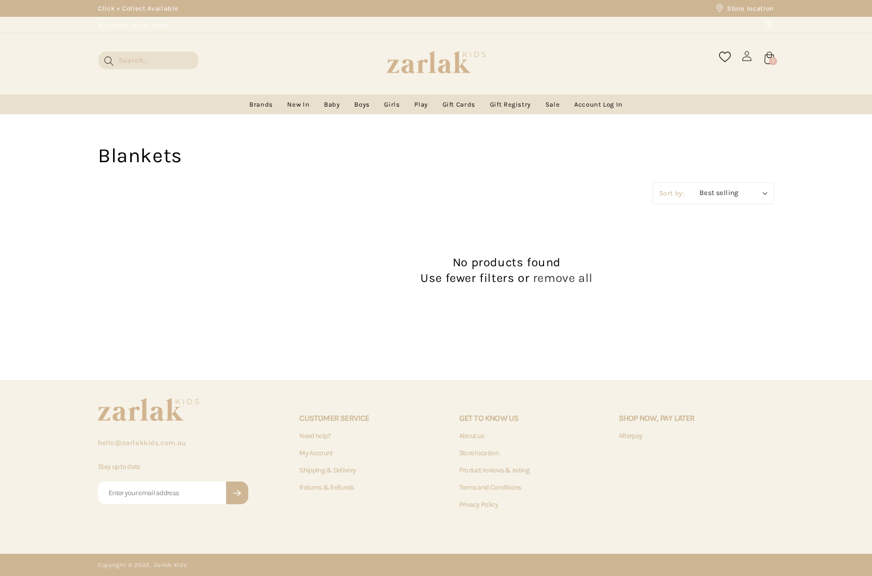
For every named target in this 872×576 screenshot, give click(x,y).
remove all (563, 278)
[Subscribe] (237, 493)
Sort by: (671, 193)
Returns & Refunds (326, 487)
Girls (392, 104)
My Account (316, 453)
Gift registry (510, 104)
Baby (332, 104)
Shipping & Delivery (327, 470)
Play (421, 104)
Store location (750, 8)
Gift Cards (459, 104)
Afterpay (630, 435)
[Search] (109, 61)
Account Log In (598, 104)
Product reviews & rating (494, 470)
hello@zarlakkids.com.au (142, 443)
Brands (261, 104)
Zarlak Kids (170, 564)
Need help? (315, 435)
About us (471, 435)
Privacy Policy (478, 504)
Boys (362, 104)
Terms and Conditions (490, 487)
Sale (553, 104)
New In (298, 104)
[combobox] (148, 60)
